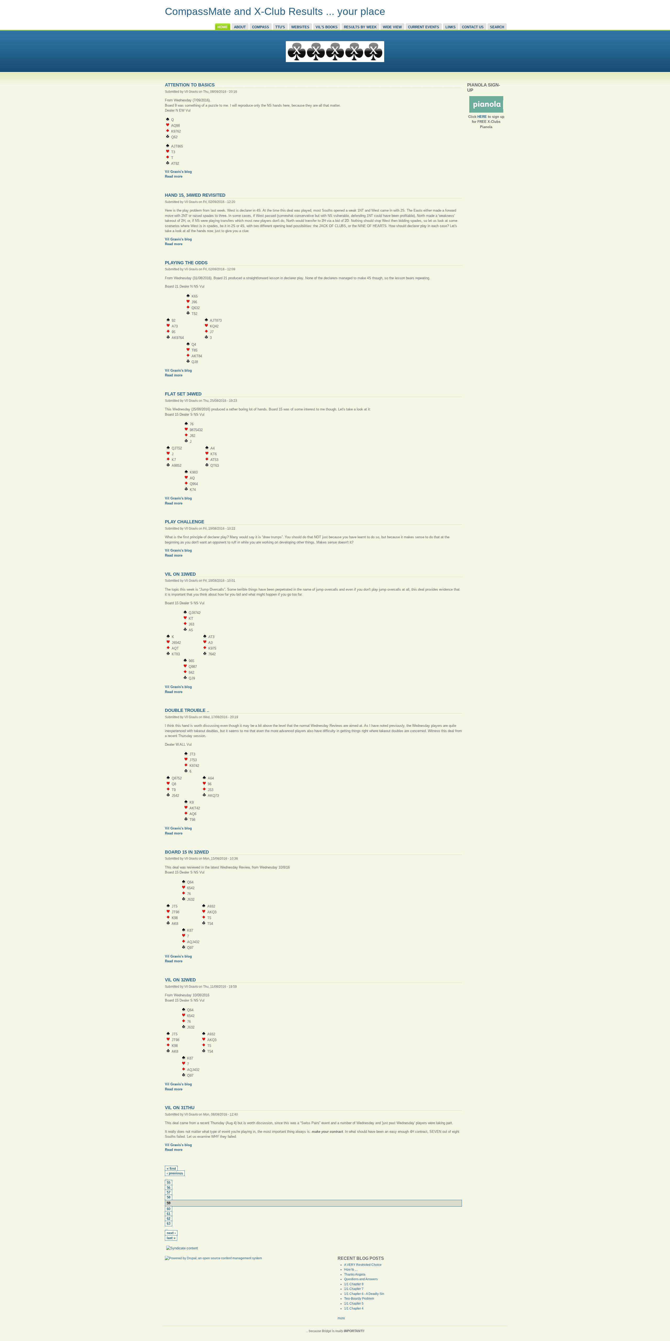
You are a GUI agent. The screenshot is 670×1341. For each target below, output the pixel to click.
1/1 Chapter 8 (354, 1284)
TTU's (280, 27)
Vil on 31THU (179, 1107)
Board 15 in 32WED (187, 852)
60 (168, 1209)
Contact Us (473, 27)
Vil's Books (327, 27)
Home (222, 27)
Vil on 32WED (180, 979)
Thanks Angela (354, 1274)
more (341, 1318)
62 (168, 1219)
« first (171, 1168)
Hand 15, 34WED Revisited (195, 195)
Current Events (423, 27)
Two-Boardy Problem (359, 1298)
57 (168, 1192)
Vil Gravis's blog (178, 172)
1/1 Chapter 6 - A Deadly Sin (364, 1294)
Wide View (392, 27)
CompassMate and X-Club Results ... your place (275, 11)
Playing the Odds (186, 262)
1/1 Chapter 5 (354, 1303)
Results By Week (360, 27)
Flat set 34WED (183, 394)
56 (168, 1188)
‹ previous (175, 1173)
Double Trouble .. (187, 710)
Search (497, 27)
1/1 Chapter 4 (354, 1308)
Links (450, 27)
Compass (260, 27)
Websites (300, 27)
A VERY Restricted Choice (363, 1265)
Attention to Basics (190, 84)
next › (171, 1233)
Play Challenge (184, 521)
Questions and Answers (361, 1279)
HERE (482, 117)
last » (171, 1238)
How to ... (350, 1269)
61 (168, 1214)
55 (168, 1183)
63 (168, 1223)
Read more (173, 176)
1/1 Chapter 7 (354, 1289)
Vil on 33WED (180, 574)
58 (168, 1197)
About (240, 27)
